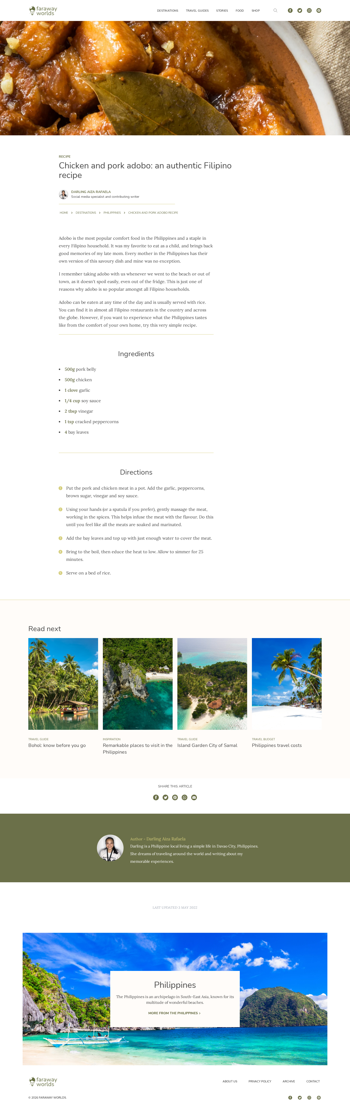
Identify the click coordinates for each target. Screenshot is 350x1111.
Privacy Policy (260, 1081)
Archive (289, 1081)
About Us (230, 1081)
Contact (313, 1081)
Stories (222, 11)
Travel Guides (197, 11)
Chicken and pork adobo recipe (153, 213)
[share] (156, 797)
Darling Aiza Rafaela (91, 192)
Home (64, 213)
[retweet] (165, 797)
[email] (194, 797)
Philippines (112, 213)
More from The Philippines (173, 1013)
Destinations (167, 11)
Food (240, 11)
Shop (256, 11)
